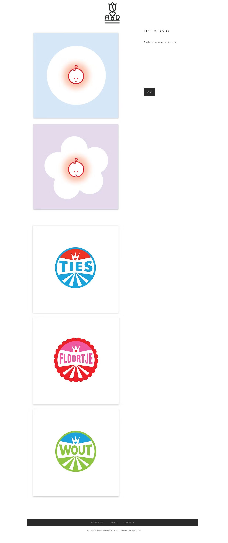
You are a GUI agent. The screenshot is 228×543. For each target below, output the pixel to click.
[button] (76, 267)
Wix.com (137, 530)
